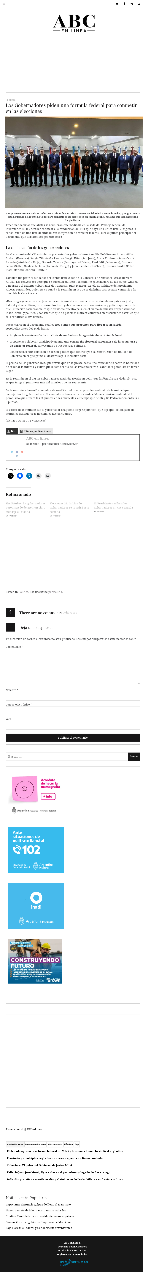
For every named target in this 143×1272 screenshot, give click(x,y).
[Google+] (20, 452)
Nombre (12, 690)
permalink (55, 591)
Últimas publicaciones (37, 431)
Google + (130, 4)
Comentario (14, 646)
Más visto (68, 1144)
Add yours (70, 612)
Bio (13, 431)
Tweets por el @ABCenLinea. (24, 1129)
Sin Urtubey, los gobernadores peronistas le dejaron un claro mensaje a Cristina (25, 507)
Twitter (116, 4)
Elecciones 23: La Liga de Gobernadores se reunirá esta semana (69, 507)
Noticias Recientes (15, 1144)
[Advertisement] (73, 67)
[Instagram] (16, 456)
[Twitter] (11, 452)
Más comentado (55, 1144)
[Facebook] (16, 452)
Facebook (123, 4)
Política (11, 100)
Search (137, 4)
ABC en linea (37, 438)
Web (9, 719)
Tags (77, 1144)
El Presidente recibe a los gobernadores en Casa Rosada (113, 505)
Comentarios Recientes (35, 1144)
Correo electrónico (19, 704)
